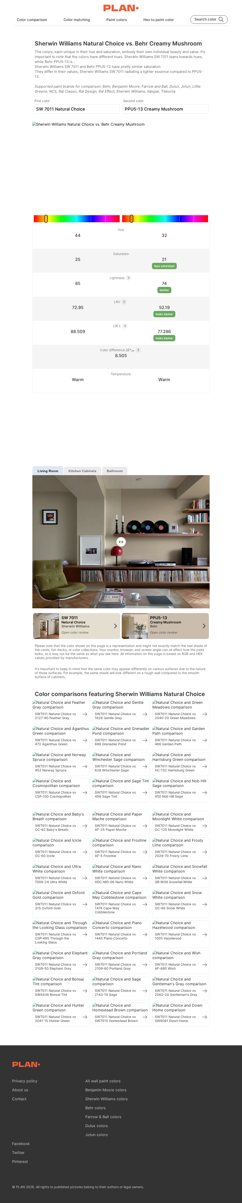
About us (20, 1090)
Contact (19, 1098)
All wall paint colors (103, 1081)
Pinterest (20, 1161)
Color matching (77, 19)
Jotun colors (96, 1134)
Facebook (21, 1143)
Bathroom (115, 471)
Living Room (48, 471)
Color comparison (32, 19)
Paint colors (116, 19)
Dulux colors (96, 1125)
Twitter (18, 1152)
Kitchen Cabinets (82, 471)
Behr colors (95, 1107)
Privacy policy (24, 1081)
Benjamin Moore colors (105, 1090)
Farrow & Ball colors (103, 1116)
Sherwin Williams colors (106, 1098)
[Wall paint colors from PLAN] (121, 8)
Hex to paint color (158, 19)
